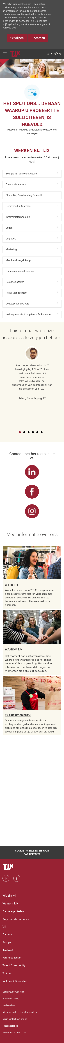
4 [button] (33, 432)
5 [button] (37, 432)
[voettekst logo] (9, 867)
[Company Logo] (15, 53)
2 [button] (24, 432)
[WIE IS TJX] (32, 577)
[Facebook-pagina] (16, 878)
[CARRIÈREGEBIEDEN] (32, 705)
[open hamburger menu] (5, 54)
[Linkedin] (5, 878)
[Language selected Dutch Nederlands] (50, 54)
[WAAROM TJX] (32, 642)
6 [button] (42, 432)
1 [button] (20, 432)
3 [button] (29, 432)
